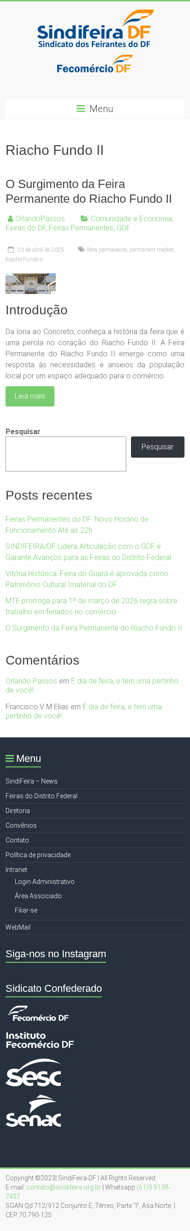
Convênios (21, 825)
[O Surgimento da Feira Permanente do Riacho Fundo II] (30, 277)
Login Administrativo (45, 881)
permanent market (151, 250)
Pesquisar (23, 431)
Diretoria (18, 810)
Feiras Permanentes (81, 228)
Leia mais (30, 396)
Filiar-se (26, 910)
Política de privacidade (38, 855)
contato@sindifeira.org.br (63, 1187)
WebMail (18, 927)
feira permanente (107, 250)
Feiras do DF (26, 228)
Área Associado (38, 896)
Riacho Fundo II (24, 259)
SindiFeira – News (32, 781)
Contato (17, 840)
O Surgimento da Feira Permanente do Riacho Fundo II (94, 628)
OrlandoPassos (40, 218)
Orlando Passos (31, 681)
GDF (124, 228)
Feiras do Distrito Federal (41, 796)
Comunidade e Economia (131, 218)
